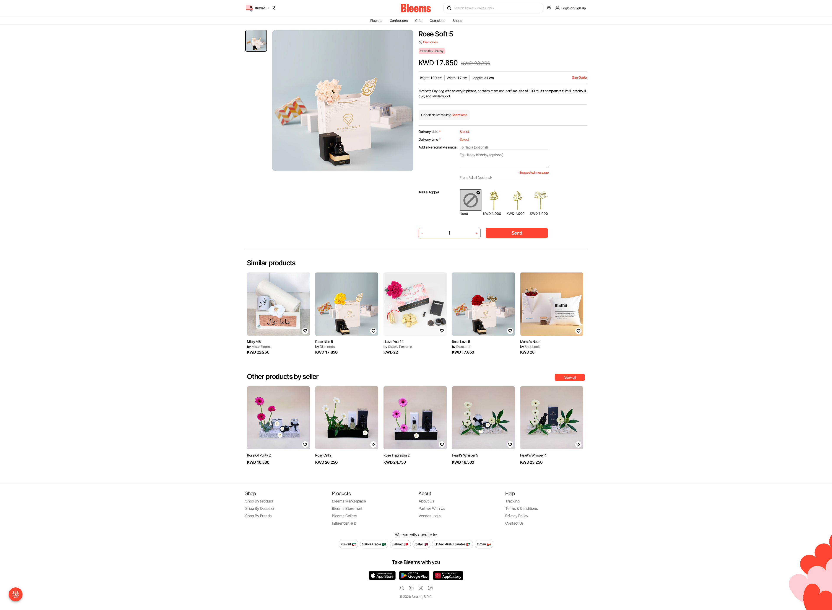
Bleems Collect (344, 516)
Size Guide (579, 77)
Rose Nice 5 (324, 341)
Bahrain (398, 544)
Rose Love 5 (461, 341)
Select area (459, 115)
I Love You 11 (394, 341)
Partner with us (432, 508)
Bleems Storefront (347, 508)
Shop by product (259, 501)
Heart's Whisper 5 (465, 455)
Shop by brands (258, 516)
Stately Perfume (398, 346)
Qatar (419, 544)
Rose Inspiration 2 (397, 455)
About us (426, 501)
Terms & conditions (521, 508)
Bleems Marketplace (349, 501)
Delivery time (430, 139)
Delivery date (430, 131)
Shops (457, 20)
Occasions (437, 20)
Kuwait (346, 544)
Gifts (418, 20)
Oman (482, 544)
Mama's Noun (530, 341)
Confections (399, 20)
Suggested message (534, 172)
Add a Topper (429, 192)
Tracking (512, 501)
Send (517, 233)
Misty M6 (254, 341)
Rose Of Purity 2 (259, 455)
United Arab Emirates (450, 544)
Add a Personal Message (438, 147)
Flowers (376, 20)
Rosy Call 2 (323, 455)
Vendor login (430, 516)
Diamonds (430, 42)
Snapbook (530, 346)
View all (570, 377)
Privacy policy (516, 516)
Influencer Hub (344, 523)
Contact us (514, 523)
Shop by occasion (260, 508)
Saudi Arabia (372, 544)
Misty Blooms (259, 346)
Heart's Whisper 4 (533, 455)
